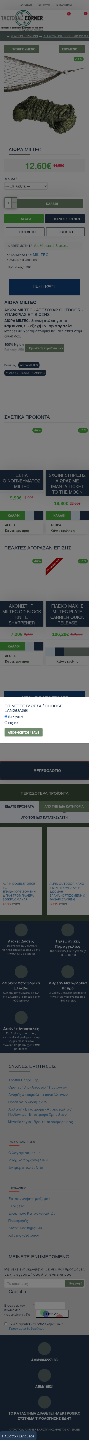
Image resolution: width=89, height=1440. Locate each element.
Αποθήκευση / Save (23, 732)
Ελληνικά (15, 717)
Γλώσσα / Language (18, 1436)
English (13, 723)
